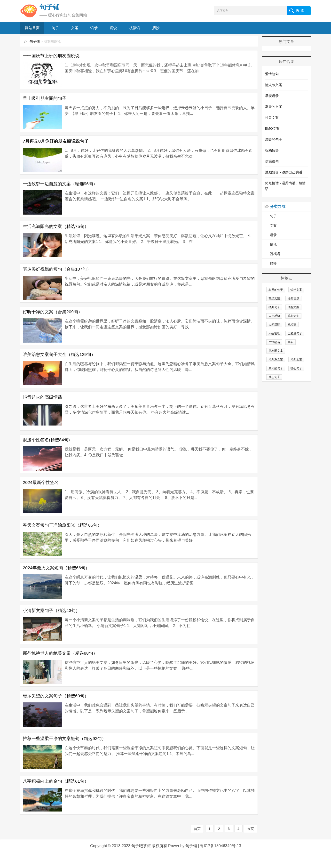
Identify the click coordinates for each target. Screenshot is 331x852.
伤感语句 (272, 161)
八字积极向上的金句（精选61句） (56, 781)
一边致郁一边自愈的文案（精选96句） (60, 183)
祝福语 (134, 28)
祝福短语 (272, 150)
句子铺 (35, 41)
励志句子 (274, 377)
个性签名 (274, 342)
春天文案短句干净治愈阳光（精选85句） (62, 525)
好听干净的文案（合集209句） (52, 311)
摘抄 (155, 28)
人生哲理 (274, 333)
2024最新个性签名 (41, 482)
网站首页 (32, 28)
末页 (250, 829)
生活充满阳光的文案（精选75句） (56, 226)
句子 (55, 28)
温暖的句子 (273, 139)
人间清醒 (274, 324)
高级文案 (274, 298)
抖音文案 (272, 118)
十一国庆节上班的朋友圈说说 (51, 55)
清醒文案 (293, 307)
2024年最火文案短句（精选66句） (56, 567)
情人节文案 (273, 85)
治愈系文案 (275, 359)
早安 (290, 342)
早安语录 (272, 96)
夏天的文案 (273, 107)
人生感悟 (274, 316)
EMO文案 (272, 128)
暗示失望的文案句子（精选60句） (56, 695)
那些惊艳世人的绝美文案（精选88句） (60, 653)
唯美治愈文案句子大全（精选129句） (59, 354)
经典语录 (293, 298)
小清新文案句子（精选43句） (51, 610)
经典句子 (274, 307)
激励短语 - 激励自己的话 (283, 172)
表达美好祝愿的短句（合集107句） (57, 269)
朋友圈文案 (275, 351)
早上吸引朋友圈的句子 (44, 98)
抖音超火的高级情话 (42, 397)
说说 (113, 28)
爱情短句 (272, 74)
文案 (74, 28)
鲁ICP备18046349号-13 (220, 846)
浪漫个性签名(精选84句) (46, 439)
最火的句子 (275, 368)
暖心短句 (293, 316)
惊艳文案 (296, 289)
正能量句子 (295, 333)
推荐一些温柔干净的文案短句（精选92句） (64, 738)
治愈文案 (296, 359)
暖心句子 (296, 368)
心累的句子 (275, 289)
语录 (94, 28)
